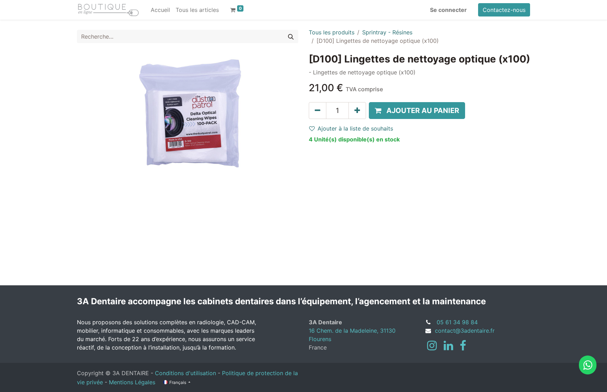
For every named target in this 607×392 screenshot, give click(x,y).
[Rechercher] (290, 36)
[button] (417, 110)
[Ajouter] (357, 110)
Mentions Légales (132, 382)
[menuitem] (160, 10)
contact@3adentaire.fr (465, 330)
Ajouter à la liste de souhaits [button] (355, 128)
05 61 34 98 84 (457, 322)
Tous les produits (331, 32)
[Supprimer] (317, 110)
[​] (432, 346)
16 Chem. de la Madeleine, (344, 330)
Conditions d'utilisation (185, 373)
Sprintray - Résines (387, 32)
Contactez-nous (504, 9)
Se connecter (448, 9)
